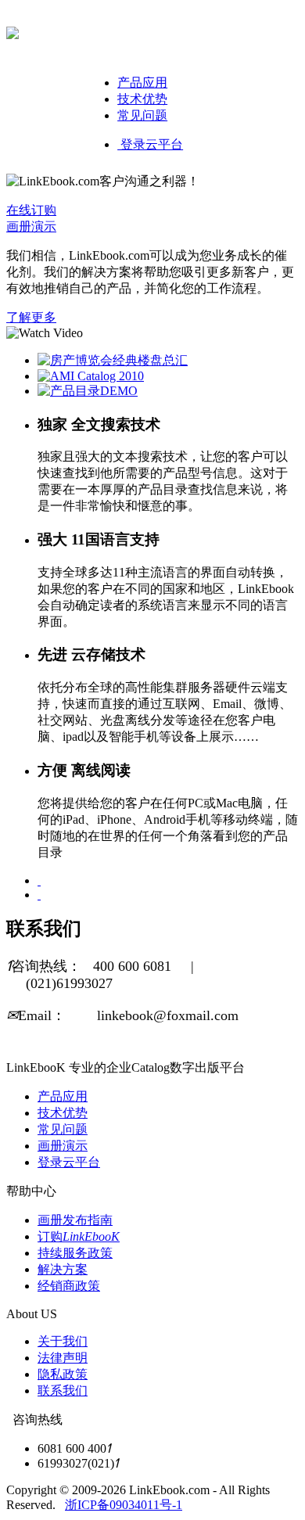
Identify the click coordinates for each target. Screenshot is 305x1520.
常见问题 (142, 115)
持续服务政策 (75, 1252)
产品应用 (142, 82)
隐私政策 (63, 1374)
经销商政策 (69, 1285)
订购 (79, 1236)
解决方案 (63, 1269)
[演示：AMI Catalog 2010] (91, 376)
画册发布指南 (75, 1220)
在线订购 (31, 210)
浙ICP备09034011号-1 (123, 1504)
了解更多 (31, 317)
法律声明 (63, 1357)
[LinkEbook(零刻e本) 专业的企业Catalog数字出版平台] (12, 30)
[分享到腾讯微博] (39, 894)
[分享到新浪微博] (39, 880)
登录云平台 (150, 144)
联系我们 (63, 1390)
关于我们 (63, 1341)
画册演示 (31, 226)
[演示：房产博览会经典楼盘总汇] (113, 360)
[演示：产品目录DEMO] (88, 390)
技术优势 (142, 99)
